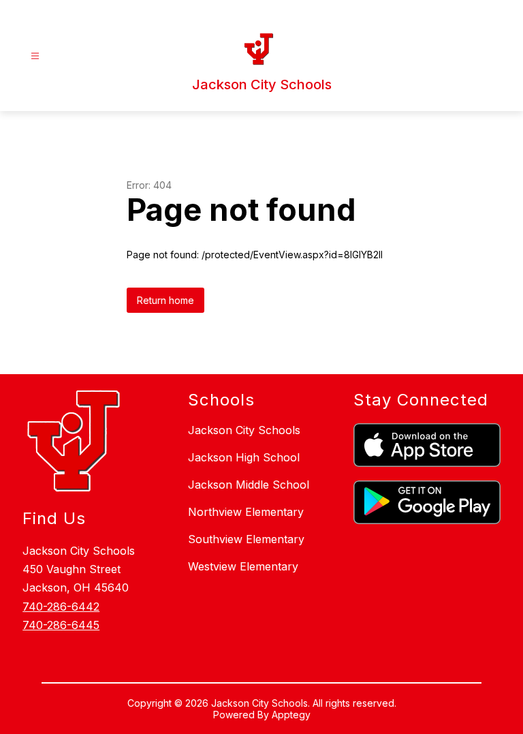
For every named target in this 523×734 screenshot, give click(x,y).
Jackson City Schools (244, 430)
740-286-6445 (60, 625)
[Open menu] (35, 56)
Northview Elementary (246, 512)
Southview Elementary (246, 539)
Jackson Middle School (248, 484)
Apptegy (291, 714)
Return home (165, 300)
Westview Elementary (243, 566)
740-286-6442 (60, 606)
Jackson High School (244, 457)
